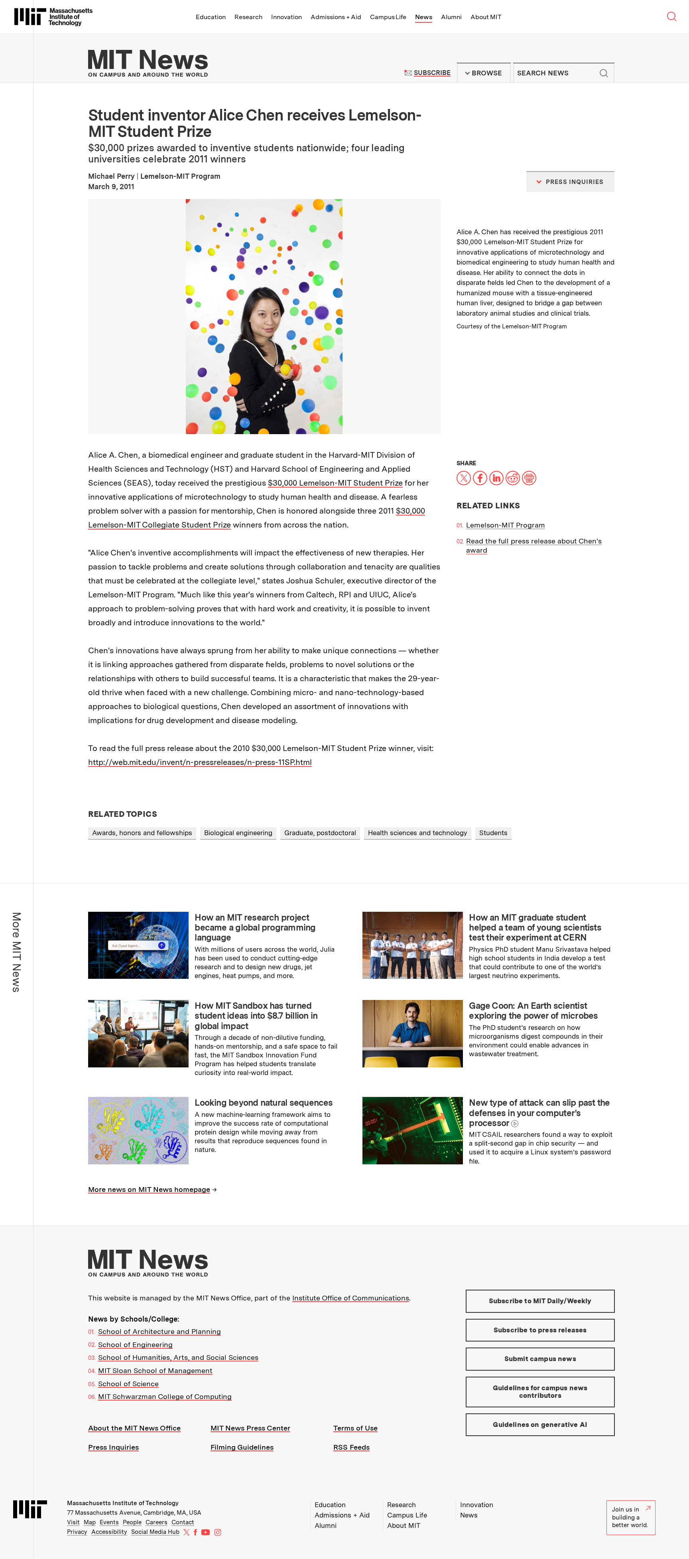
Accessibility (109, 1531)
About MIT (485, 17)
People (132, 1522)
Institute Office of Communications (350, 1298)
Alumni (451, 17)
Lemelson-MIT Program (505, 525)
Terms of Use (355, 1428)
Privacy (77, 1531)
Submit (604, 73)
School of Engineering (135, 1344)
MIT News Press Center (250, 1428)
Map (90, 1522)
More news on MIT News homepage (149, 1189)
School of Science (128, 1383)
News (423, 17)
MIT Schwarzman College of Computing (165, 1396)
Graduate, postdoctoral (320, 833)
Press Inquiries (113, 1447)
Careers (156, 1522)
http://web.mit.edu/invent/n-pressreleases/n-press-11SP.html (200, 762)
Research (248, 17)
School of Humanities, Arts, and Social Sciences (178, 1357)
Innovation (286, 17)
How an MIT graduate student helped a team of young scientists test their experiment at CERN (535, 927)
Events (109, 1522)
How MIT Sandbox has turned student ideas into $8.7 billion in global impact (256, 1015)
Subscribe (432, 73)
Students (493, 833)
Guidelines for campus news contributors (540, 1392)
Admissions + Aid (336, 17)
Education (211, 17)
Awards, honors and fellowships (142, 833)
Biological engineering (238, 833)
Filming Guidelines (242, 1447)
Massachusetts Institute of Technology (123, 1503)
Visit (73, 1522)
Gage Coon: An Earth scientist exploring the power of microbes (533, 1010)
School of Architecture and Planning (159, 1331)
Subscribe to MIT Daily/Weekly (540, 1301)
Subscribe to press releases (540, 1330)
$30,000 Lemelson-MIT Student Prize (335, 483)
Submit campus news (540, 1359)
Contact (182, 1522)
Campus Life (388, 17)
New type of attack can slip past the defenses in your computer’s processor (539, 1112)
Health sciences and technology (417, 833)
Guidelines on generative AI (540, 1425)
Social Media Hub (155, 1531)
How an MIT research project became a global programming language (255, 927)
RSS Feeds (351, 1447)
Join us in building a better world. (630, 1517)
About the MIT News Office (134, 1428)
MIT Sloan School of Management (155, 1370)
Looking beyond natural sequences (264, 1102)
